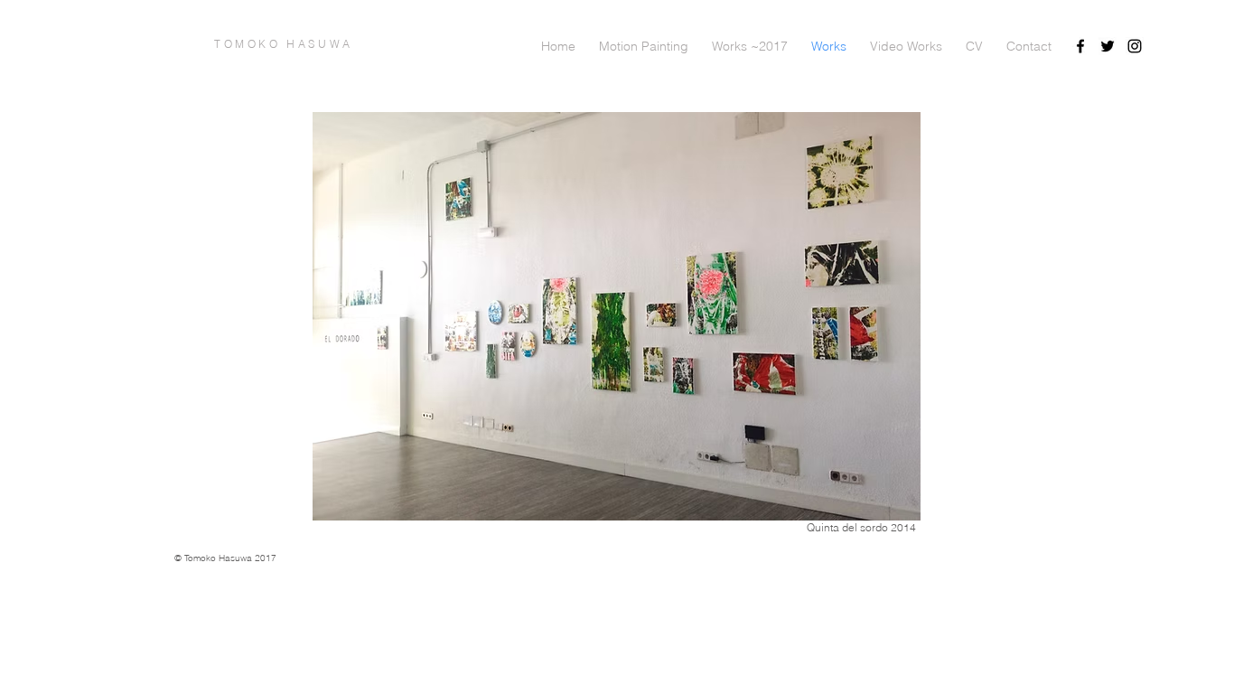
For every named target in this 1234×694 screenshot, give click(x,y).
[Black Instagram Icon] (1135, 46)
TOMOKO (250, 44)
